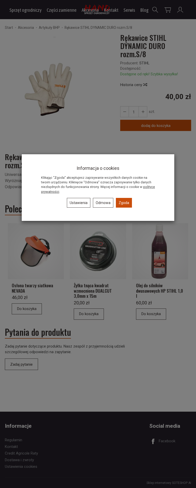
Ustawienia (79, 203)
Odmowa (103, 203)
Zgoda (124, 203)
